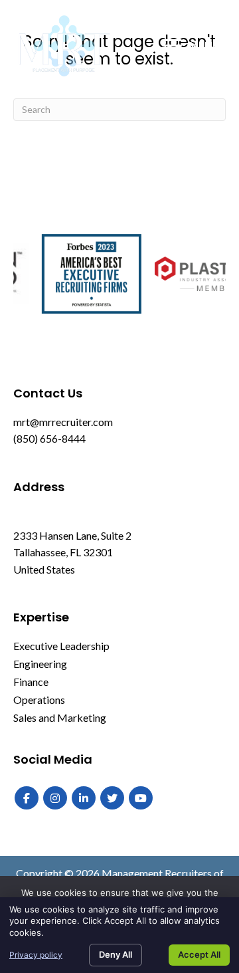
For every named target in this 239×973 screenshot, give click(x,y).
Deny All (115, 954)
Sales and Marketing (59, 717)
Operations (39, 699)
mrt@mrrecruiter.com (63, 421)
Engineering (40, 663)
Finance (30, 681)
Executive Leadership (61, 645)
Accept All (199, 954)
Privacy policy (35, 955)
